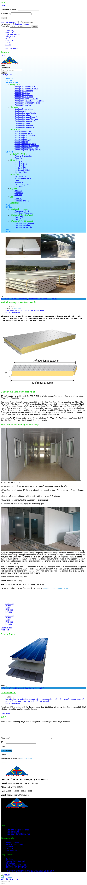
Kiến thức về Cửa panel (24, 223)
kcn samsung (44, 699)
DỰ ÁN (8, 38)
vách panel (44, 701)
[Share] (4, 881)
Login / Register (11, 48)
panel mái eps (11, 701)
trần (28, 701)
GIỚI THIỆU (10, 32)
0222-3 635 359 (49, 588)
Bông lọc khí (19, 182)
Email (4, 746)
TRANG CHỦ (10, 30)
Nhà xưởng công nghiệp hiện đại (27, 150)
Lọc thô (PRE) (20, 168)
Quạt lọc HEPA (20, 172)
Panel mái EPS (8, 692)
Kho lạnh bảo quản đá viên (25, 121)
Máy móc (13, 189)
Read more (5, 713)
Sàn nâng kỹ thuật (21, 201)
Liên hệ (8, 45)
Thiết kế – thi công (12, 34)
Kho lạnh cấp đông (22, 123)
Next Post (5, 630)
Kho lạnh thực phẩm (22, 115)
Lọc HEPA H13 (20, 164)
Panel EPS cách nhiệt (23, 156)
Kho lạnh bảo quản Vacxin (25, 113)
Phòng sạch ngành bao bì (24, 87)
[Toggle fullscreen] (6, 881)
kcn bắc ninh (10, 699)
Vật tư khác (14, 203)
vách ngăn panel (37, 310)
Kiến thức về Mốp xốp (23, 225)
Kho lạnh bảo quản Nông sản (26, 117)
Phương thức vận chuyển (15, 861)
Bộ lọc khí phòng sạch (14, 844)
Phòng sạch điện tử (22, 93)
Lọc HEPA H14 (20, 166)
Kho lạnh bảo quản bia (23, 125)
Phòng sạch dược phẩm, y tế (26, 99)
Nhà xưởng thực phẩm (23, 133)
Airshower (18, 193)
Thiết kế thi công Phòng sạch (17, 830)
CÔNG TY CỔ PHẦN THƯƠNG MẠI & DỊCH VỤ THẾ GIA (30, 871)
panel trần (22, 701)
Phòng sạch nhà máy (22, 105)
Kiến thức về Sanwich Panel (21, 215)
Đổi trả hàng (10, 863)
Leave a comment (12, 312)
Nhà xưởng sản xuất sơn (24, 136)
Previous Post (6, 628)
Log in (4, 18)
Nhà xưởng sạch (21, 138)
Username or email (9, 9)
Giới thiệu (9, 859)
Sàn (11, 197)
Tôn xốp (17, 180)
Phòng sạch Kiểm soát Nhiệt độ (27, 103)
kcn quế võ (33, 699)
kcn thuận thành (56, 699)
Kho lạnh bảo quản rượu (24, 127)
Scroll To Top (6, 879)
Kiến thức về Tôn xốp (23, 227)
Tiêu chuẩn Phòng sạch (24, 213)
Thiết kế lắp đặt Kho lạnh (15, 832)
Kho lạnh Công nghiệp (23, 109)
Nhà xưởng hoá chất (22, 131)
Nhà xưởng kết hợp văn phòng (26, 146)
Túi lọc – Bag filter (21, 184)
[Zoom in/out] (9, 881)
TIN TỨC (9, 43)
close (3, 5)
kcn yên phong (70, 699)
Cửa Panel (18, 187)
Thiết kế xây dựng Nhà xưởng (17, 834)
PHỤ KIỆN (14, 174)
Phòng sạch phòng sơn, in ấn (26, 89)
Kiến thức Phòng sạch (19, 209)
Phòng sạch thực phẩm (23, 97)
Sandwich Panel (12, 842)
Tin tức (54, 299)
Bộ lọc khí (14, 160)
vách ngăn (9, 310)
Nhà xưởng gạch (21, 142)
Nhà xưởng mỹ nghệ (22, 140)
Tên (3, 742)
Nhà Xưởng (15, 129)
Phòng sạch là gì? (21, 211)
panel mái (81, 699)
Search (34, 26)
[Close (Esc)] (2, 881)
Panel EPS (18, 217)
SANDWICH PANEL (18, 154)
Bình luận (5, 738)
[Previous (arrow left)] (2, 883)
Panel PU (18, 158)
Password (5, 14)
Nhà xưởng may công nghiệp (26, 148)
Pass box (18, 191)
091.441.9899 (62, 588)
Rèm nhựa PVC (20, 176)
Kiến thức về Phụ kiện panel (21, 221)
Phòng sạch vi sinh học (23, 91)
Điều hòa (18, 195)
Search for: (5, 26)
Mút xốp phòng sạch (22, 178)
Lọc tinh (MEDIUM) (22, 170)
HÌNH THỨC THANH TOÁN (16, 867)
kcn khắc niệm (22, 699)
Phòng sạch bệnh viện (23, 95)
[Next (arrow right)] (4, 883)
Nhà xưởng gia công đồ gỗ (25, 144)
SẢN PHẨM (10, 36)
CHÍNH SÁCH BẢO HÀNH (16, 865)
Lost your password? (9, 22)
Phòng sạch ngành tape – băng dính (29, 101)
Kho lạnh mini (20, 111)
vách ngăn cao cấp (22, 310)
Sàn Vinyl (18, 199)
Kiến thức (9, 40)
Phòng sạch (15, 84)
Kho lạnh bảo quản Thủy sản (26, 119)
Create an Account (21, 24)
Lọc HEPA (18, 162)
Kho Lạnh (14, 107)
